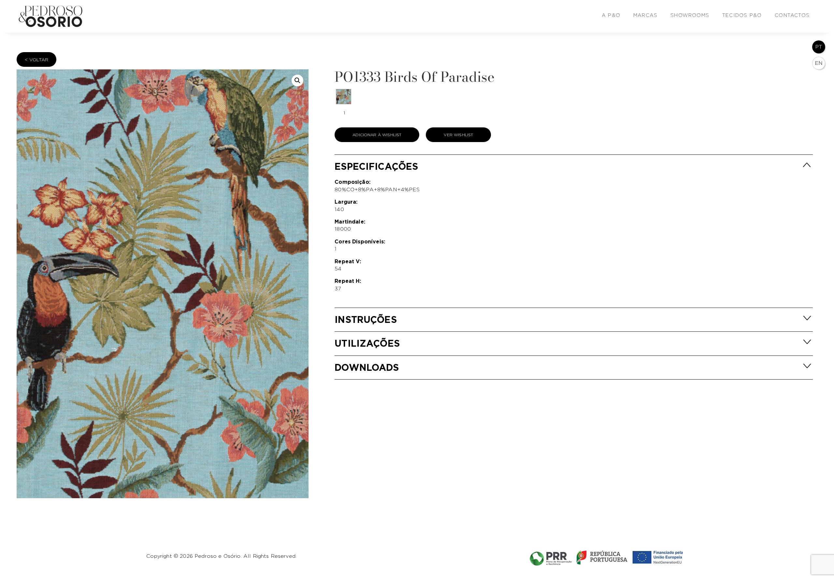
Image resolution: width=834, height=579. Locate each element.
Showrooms (689, 15)
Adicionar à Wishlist (376, 135)
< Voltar (36, 59)
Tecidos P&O (742, 15)
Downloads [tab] (367, 367)
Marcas (645, 15)
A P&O (611, 15)
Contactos (792, 15)
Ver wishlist (458, 135)
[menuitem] (818, 47)
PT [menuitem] (818, 47)
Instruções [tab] (366, 319)
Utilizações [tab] (367, 343)
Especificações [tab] (376, 166)
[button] (297, 80)
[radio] (343, 96)
